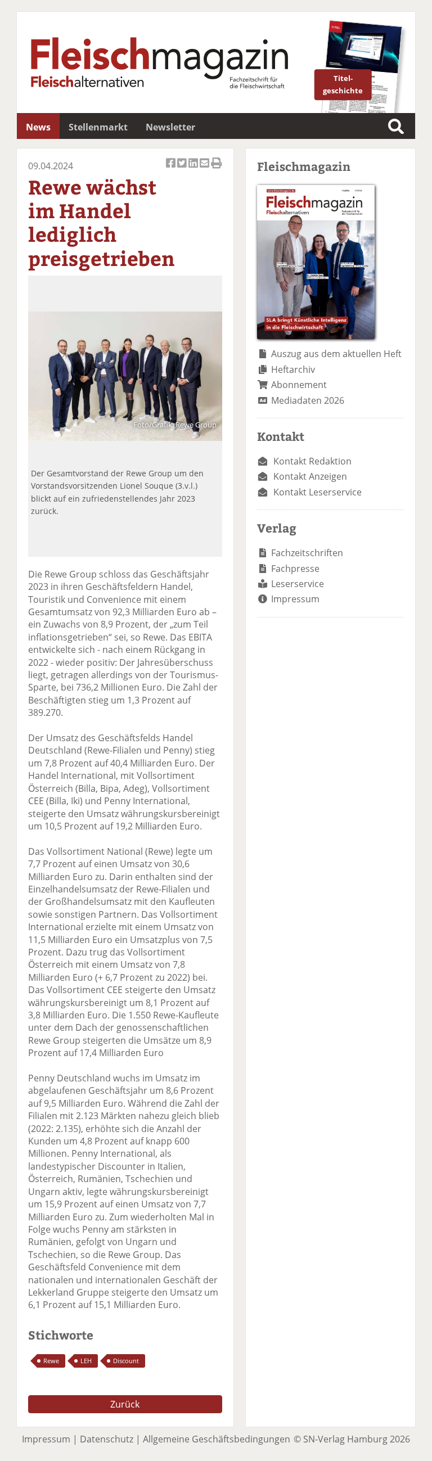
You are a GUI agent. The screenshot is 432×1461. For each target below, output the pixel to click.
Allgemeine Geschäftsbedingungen (216, 1439)
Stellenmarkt (98, 127)
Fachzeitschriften (307, 553)
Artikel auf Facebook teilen (171, 169)
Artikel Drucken (216, 169)
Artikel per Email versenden (205, 169)
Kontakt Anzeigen (310, 476)
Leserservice (297, 584)
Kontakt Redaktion (312, 461)
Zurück (125, 1404)
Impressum (295, 599)
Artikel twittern (182, 169)
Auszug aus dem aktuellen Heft (336, 354)
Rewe (51, 1360)
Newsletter (170, 127)
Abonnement (299, 384)
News (38, 127)
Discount (126, 1360)
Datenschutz (106, 1439)
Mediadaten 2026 (307, 400)
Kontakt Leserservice (317, 492)
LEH (86, 1360)
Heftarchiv (293, 369)
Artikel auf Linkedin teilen (194, 169)
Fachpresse (295, 568)
